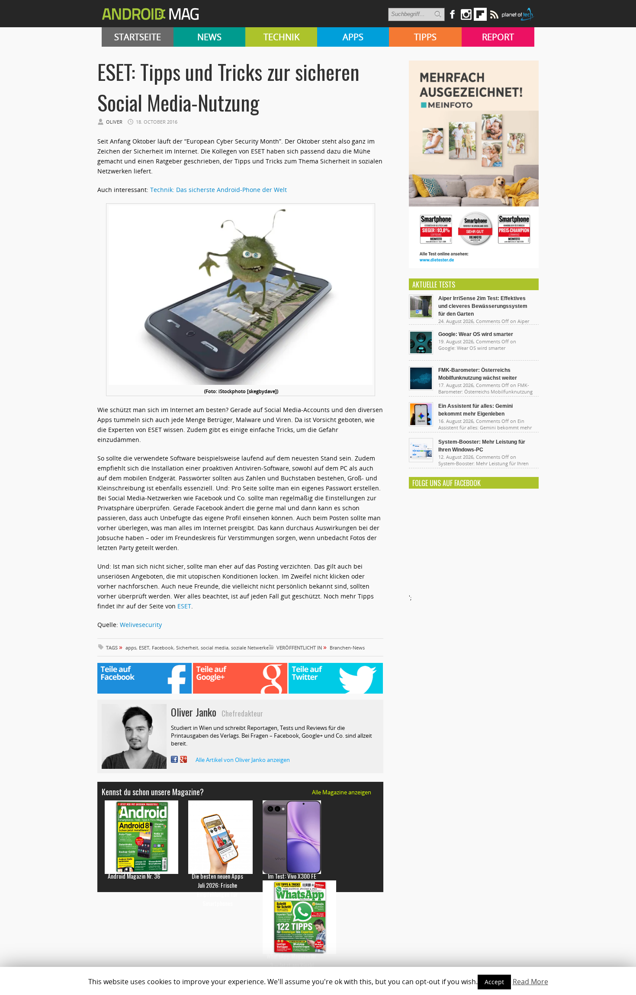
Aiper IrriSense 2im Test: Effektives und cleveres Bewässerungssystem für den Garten (482, 306)
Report (498, 37)
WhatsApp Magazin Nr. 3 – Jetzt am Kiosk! (292, 960)
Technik (281, 37)
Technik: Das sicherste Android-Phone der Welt (218, 190)
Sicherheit (187, 647)
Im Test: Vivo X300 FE (292, 875)
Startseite (137, 37)
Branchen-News (347, 647)
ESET (184, 606)
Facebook (162, 647)
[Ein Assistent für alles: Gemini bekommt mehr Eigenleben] (421, 424)
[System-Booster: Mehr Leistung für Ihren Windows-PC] (421, 460)
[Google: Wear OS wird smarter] (421, 352)
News (209, 37)
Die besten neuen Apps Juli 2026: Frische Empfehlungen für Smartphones (217, 889)
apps (130, 647)
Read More (530, 981)
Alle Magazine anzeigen (341, 792)
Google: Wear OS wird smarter (475, 334)
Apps (353, 37)
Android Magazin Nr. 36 (134, 875)
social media (214, 647)
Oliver (114, 121)
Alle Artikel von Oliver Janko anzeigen (243, 760)
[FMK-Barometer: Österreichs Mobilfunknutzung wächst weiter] (421, 388)
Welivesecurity (141, 625)
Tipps (425, 37)
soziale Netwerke (250, 647)
